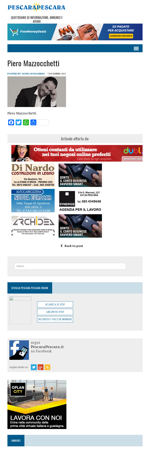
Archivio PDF (55, 312)
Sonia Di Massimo (33, 73)
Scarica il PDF (55, 304)
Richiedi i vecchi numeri (55, 319)
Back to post (73, 246)
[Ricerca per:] (70, 266)
